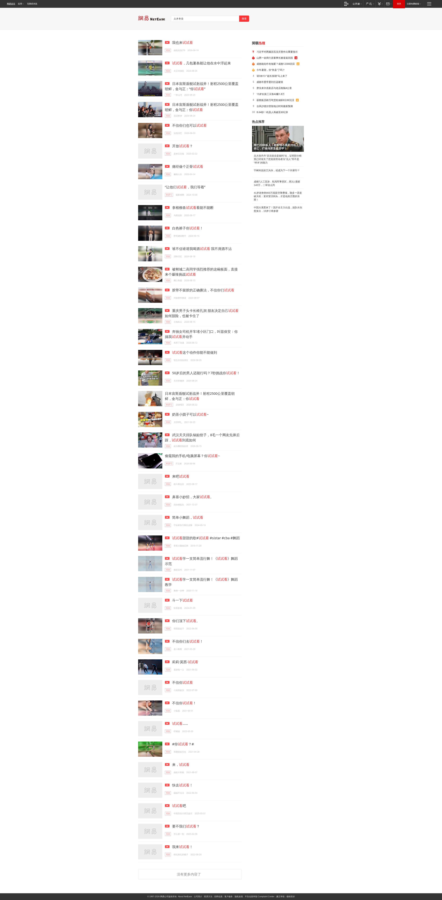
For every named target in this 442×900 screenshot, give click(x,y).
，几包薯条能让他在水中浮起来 (201, 63)
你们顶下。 (185, 620)
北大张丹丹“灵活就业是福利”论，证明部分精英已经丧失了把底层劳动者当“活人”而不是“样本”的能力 (277, 159)
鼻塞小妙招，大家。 (192, 497)
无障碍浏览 (32, 4)
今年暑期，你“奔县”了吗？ (271, 69)
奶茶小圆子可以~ (190, 414)
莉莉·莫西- (184, 662)
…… (180, 723)
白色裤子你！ (187, 228)
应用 (20, 4)
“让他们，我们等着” (185, 187)
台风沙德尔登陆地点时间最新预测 (275, 106)
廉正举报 (280, 896)
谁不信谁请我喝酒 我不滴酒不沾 (201, 248)
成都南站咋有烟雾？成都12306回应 (276, 63)
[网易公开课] (357, 3)
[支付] (380, 3)
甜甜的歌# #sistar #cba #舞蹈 (206, 538)
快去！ (182, 785)
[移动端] (346, 3)
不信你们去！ (187, 641)
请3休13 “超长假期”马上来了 (272, 76)
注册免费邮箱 (413, 4)
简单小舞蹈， (187, 517)
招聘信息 (218, 896)
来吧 (180, 476)
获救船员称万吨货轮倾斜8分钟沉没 (275, 100)
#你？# (182, 744)
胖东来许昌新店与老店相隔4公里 (274, 88)
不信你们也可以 (189, 125)
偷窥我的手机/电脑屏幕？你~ (192, 455)
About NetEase (185, 896)
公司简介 (198, 896)
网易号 (169, 194)
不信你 (182, 682)
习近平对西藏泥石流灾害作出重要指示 (277, 51)
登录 (399, 4)
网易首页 (11, 4)
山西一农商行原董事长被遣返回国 (275, 57)
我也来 (182, 42)
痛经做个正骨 (187, 166)
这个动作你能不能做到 (194, 352)
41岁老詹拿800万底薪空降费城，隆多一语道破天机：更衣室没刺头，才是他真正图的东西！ (278, 196)
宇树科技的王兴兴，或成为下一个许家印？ (277, 170)
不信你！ (183, 703)
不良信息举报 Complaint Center (259, 896)
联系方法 (208, 896)
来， (180, 764)
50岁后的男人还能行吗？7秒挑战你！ (205, 373)
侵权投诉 (290, 896)
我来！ (182, 846)
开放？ (182, 146)
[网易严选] (369, 3)
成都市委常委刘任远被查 (270, 82)
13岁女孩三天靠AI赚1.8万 (271, 94)
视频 (168, 50)
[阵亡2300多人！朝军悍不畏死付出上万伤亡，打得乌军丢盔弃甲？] (278, 139)
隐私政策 (239, 896)
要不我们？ (185, 826)
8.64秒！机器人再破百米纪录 (272, 112)
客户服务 (228, 896)
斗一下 (182, 600)
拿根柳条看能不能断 (192, 207)
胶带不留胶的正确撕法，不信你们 (202, 290)
